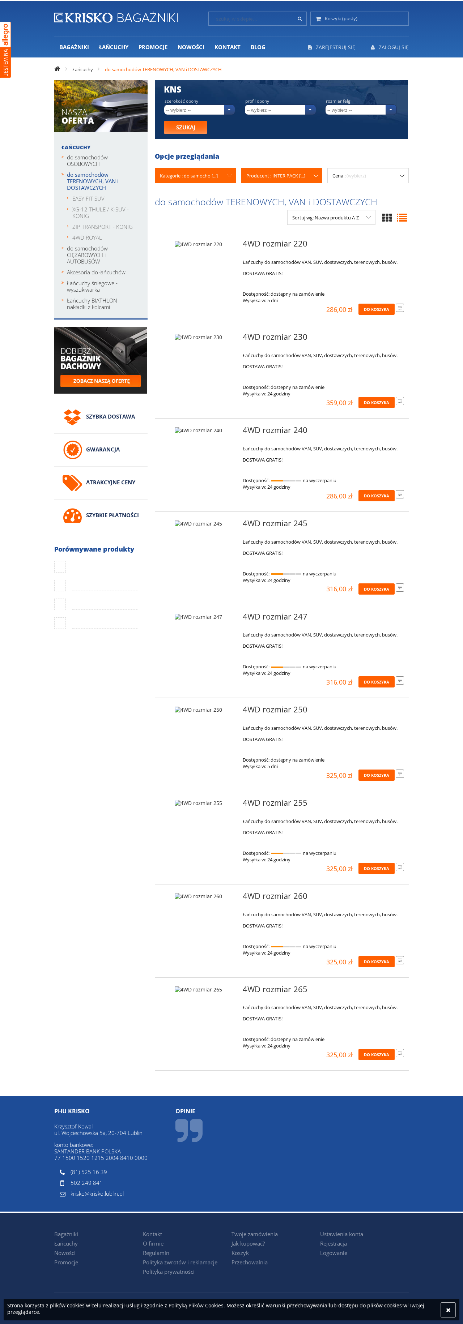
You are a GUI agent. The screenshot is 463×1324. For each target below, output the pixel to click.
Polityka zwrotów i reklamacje (180, 1262)
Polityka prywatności (169, 1271)
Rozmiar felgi (339, 101)
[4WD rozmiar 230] (199, 339)
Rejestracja (333, 1243)
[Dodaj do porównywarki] (400, 308)
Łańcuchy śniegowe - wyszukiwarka (92, 286)
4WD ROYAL (87, 237)
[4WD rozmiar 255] (199, 805)
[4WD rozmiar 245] (199, 525)
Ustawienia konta (341, 1234)
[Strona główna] (116, 15)
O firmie (153, 1243)
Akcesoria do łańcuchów (96, 272)
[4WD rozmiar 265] (199, 991)
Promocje (66, 1262)
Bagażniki (66, 1234)
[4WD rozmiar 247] (199, 618)
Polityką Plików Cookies (196, 1305)
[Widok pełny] (402, 217)
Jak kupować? (248, 1243)
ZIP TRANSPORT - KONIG (102, 226)
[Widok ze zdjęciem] (387, 217)
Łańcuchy (75, 147)
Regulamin (156, 1252)
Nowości (65, 1252)
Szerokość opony (181, 101)
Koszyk (240, 1252)
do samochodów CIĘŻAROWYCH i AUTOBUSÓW (87, 255)
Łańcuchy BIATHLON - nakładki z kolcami (93, 303)
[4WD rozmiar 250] (199, 711)
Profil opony (257, 101)
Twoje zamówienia (255, 1234)
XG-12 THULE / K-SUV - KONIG (100, 212)
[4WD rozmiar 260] (199, 898)
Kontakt (152, 1234)
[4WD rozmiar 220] (199, 245)
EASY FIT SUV (88, 198)
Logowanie (333, 1252)
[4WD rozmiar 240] (199, 432)
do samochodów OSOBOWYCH (87, 160)
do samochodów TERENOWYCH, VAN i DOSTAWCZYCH (93, 181)
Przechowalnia (250, 1262)
